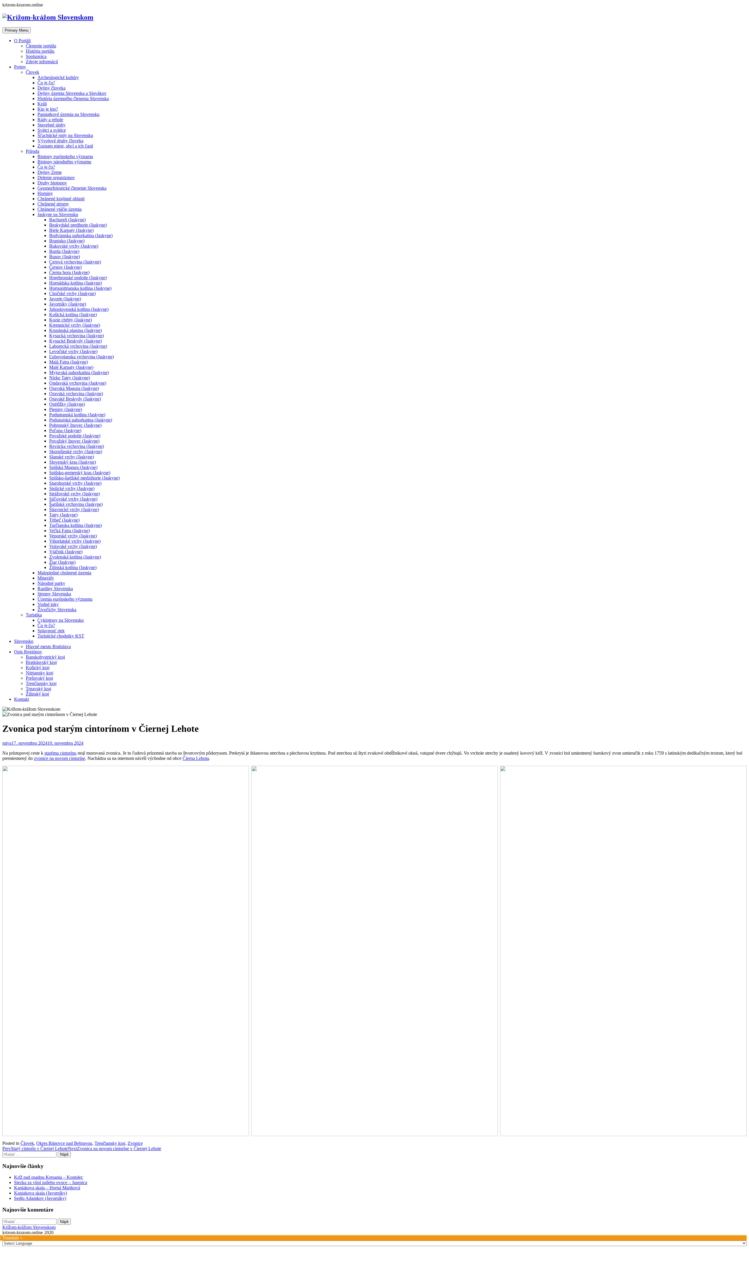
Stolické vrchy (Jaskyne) (72, 488)
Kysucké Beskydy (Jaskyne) (75, 340)
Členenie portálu (41, 45)
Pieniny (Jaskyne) (65, 409)
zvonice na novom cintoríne (59, 758)
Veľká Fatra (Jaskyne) (69, 530)
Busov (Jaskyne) (64, 256)
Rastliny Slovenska (55, 588)
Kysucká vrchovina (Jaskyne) (76, 335)
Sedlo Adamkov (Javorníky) (40, 1198)
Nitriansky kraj (39, 672)
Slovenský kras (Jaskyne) (72, 462)
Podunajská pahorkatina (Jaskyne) (80, 419)
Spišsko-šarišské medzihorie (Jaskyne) (84, 477)
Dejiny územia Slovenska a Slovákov (71, 93)
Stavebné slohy (51, 124)
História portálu (40, 51)
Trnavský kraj (38, 688)
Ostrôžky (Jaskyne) (67, 404)
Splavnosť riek (51, 630)
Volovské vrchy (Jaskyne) (73, 546)
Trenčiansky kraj (41, 683)
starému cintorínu (60, 753)
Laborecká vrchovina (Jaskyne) (78, 346)
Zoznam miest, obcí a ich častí (65, 145)
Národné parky (51, 583)
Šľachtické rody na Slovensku (65, 135)
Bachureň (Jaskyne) (67, 219)
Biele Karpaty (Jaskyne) (71, 230)
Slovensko (23, 641)
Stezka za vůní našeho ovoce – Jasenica (50, 1182)
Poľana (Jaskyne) (65, 430)
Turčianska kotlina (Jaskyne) (75, 525)
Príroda (32, 151)
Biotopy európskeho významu (65, 156)
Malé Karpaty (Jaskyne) (71, 367)
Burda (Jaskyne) (64, 251)
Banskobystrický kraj (45, 657)
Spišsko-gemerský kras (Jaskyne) (79, 472)
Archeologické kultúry (58, 77)
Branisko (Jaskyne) (67, 240)
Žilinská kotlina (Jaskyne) (73, 567)
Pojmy (20, 66)
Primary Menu (16, 30)
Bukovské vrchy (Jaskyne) (73, 246)
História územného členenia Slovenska (73, 98)
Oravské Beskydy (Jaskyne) (75, 398)
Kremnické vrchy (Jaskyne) (74, 325)
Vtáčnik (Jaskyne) (66, 551)
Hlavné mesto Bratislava (48, 646)
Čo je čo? (46, 82)
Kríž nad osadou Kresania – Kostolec (48, 1177)
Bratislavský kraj (41, 662)
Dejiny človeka (51, 87)
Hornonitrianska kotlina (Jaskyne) (80, 288)
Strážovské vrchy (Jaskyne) (74, 493)
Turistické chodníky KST (60, 635)
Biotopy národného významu (64, 161)
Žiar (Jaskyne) (62, 562)
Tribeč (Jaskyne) (64, 520)
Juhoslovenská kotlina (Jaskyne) (79, 309)
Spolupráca (36, 56)
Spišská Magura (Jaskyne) (73, 467)
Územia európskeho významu (64, 599)
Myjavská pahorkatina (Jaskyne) (79, 372)
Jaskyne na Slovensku (57, 214)
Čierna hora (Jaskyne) (69, 272)
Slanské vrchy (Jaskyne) (71, 456)
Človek (32, 72)
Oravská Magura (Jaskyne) (74, 388)
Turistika (34, 614)
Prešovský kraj (39, 678)
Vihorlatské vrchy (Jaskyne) (75, 541)
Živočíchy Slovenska (56, 609)
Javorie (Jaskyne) (65, 298)
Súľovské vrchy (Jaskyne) (73, 498)
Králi (42, 103)
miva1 (8, 743)
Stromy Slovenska (54, 593)
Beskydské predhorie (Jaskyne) (78, 224)
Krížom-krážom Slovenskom (29, 1227)
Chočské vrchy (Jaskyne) (72, 293)
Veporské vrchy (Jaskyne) (73, 535)
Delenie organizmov (56, 177)
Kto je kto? (47, 109)
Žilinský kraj (37, 693)
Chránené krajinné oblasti (61, 198)
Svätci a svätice (51, 130)
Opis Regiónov (28, 651)
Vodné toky (48, 604)
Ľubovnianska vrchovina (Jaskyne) (81, 356)
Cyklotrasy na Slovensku (60, 620)
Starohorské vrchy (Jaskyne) (75, 483)
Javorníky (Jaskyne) (67, 304)
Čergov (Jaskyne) (65, 267)
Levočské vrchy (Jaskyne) (73, 351)
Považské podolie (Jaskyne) (74, 435)
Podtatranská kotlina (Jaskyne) (77, 414)
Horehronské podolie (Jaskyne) (78, 277)
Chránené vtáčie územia (59, 209)
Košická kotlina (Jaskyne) (73, 314)
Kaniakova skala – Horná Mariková (47, 1187)
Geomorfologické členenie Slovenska (71, 188)
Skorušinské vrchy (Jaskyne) (75, 451)
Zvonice (135, 1143)
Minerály (45, 577)
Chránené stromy (53, 203)
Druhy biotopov (52, 182)
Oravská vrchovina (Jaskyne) (76, 393)
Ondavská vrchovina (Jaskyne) (77, 383)
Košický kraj (37, 667)
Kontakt (21, 699)
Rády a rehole (50, 119)
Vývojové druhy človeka (60, 140)
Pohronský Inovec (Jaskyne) (75, 425)
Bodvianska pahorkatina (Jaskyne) (81, 235)
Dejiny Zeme (49, 172)
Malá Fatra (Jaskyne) (68, 361)
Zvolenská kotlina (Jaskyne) (75, 556)
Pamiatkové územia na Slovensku (68, 114)
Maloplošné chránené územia (64, 572)
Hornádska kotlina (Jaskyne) (75, 282)
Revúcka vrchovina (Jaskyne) (76, 446)
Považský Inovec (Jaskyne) (74, 440)
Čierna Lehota (196, 758)
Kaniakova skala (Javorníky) (40, 1192)
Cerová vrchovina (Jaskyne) (75, 261)
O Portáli (22, 40)
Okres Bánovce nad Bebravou (64, 1143)
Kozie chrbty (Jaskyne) (70, 319)
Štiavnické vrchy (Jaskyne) (74, 509)
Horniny (45, 193)
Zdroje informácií (42, 61)
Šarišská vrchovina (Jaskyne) (76, 504)
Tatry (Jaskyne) (63, 514)
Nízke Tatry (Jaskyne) (69, 377)
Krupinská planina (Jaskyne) (75, 330)
